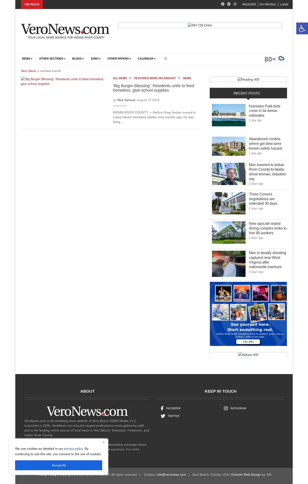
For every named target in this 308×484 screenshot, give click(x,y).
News (187, 78)
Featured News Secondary (155, 78)
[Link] (229, 116)
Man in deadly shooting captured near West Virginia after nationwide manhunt (268, 260)
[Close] (103, 442)
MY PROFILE (268, 4)
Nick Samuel (126, 100)
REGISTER (249, 4)
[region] (58, 456)
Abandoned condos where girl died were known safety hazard (268, 143)
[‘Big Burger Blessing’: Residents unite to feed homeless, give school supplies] (65, 82)
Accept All (59, 465)
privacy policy (73, 448)
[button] (302, 28)
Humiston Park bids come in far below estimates (264, 111)
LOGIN (284, 4)
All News (120, 78)
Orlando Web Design (246, 474)
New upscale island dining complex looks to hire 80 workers (268, 228)
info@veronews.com (171, 474)
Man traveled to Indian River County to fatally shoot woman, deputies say (267, 172)
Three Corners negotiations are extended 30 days (266, 199)
